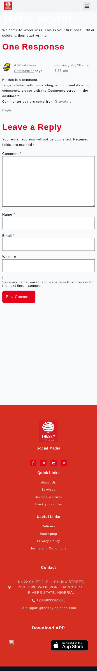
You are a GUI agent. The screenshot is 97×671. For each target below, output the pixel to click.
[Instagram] (43, 463)
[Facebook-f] (33, 463)
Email (8, 235)
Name (8, 214)
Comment (11, 153)
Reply (7, 110)
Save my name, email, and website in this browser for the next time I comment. (48, 283)
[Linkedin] (54, 463)
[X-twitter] (64, 463)
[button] (86, 6)
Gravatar (62, 101)
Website (9, 256)
